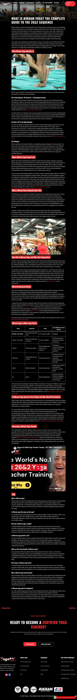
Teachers (38, 3)
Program (21, 3)
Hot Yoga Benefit (48, 3)
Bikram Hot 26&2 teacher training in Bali (28, 438)
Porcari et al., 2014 (51, 281)
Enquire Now (69, 3)
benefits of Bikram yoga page (19, 320)
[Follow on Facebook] (9, 675)
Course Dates (30, 3)
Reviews (56, 3)
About (15, 3)
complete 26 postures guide (34, 110)
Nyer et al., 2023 (34, 311)
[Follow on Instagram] (6, 675)
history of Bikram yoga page (42, 187)
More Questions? (46, 644)
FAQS (15, 5)
